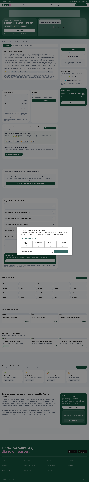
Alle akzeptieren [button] (61, 251)
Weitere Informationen (35, 236)
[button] (44, 238)
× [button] (70, 228)
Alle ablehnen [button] (46, 251)
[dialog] (44, 241)
